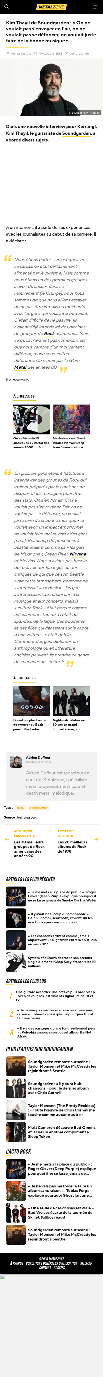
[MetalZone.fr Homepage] (51, 7)
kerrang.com (27, 817)
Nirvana (78, 554)
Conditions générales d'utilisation (52, 1263)
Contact (45, 1268)
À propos (16, 1263)
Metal (20, 367)
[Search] (26, 7)
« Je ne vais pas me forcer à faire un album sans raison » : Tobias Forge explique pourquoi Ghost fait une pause (55, 1014)
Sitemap (86, 1263)
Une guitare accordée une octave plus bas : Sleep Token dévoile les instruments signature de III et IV (55, 996)
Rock (49, 334)
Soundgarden (76, 133)
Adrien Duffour (21, 54)
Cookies (59, 1268)
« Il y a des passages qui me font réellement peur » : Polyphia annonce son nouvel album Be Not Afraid (56, 1032)
